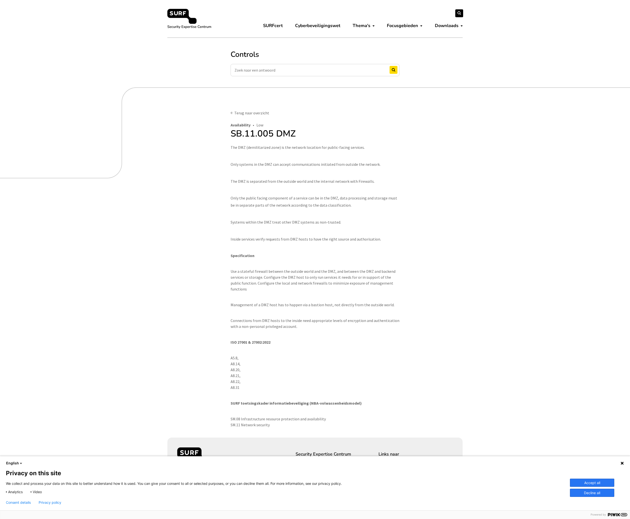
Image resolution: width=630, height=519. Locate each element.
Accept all (592, 483)
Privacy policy (50, 502)
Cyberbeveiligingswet (317, 26)
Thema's (361, 26)
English (12, 463)
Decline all (592, 493)
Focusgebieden (402, 26)
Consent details (18, 502)
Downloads (446, 26)
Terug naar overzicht (251, 112)
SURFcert (273, 26)
